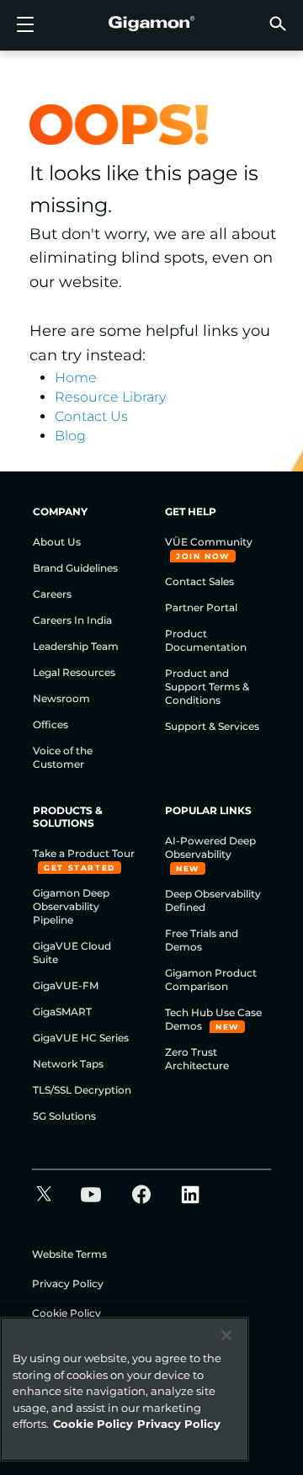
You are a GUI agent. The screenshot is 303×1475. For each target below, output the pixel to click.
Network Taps (68, 1063)
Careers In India (72, 620)
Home (76, 378)
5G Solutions (64, 1116)
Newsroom (61, 698)
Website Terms (69, 1254)
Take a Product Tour (84, 853)
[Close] (226, 1335)
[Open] (25, 25)
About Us (57, 541)
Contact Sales (199, 581)
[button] (277, 23)
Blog (70, 436)
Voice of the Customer (63, 757)
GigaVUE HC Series (81, 1037)
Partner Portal (201, 607)
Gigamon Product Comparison (211, 979)
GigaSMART (62, 1011)
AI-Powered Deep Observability (210, 847)
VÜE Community (208, 541)
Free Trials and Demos (201, 940)
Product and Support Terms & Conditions (207, 686)
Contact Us (91, 416)
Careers (52, 594)
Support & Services (212, 726)
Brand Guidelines (75, 568)
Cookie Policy (66, 1313)
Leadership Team (76, 646)
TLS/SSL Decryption (82, 1090)
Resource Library (110, 397)
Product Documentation (206, 640)
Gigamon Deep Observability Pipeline (71, 906)
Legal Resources (74, 672)
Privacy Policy (68, 1283)
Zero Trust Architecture (197, 1059)
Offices (50, 724)
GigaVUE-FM (65, 985)
